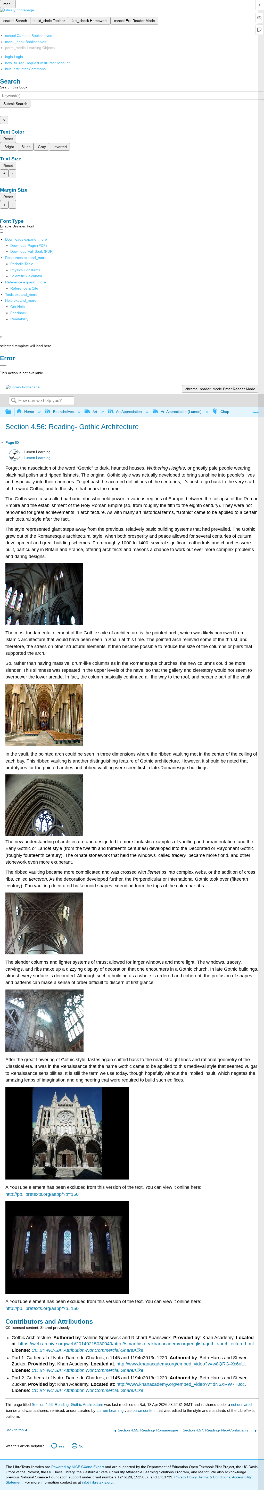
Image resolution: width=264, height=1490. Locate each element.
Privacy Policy (185, 1477)
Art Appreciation (129, 412)
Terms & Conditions (214, 1477)
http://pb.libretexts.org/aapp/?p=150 (42, 1194)
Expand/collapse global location (256, 410)
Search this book (13, 87)
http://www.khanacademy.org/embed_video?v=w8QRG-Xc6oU (181, 1363)
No (81, 1446)
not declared (241, 1404)
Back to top (14, 1430)
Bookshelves (63, 412)
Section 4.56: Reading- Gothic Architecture (67, 1404)
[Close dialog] (3, 365)
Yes (61, 1446)
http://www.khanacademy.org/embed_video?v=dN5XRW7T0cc (181, 1384)
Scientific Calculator (26, 276)
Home (29, 412)
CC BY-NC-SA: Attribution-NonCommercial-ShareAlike (87, 1350)
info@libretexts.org (97, 1482)
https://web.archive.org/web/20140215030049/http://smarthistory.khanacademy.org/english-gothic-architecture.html (136, 1343)
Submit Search (15, 104)
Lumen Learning (37, 458)
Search (13, 401)
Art (95, 412)
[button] (18, 313)
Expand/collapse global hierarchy (11, 412)
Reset (8, 139)
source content (142, 1410)
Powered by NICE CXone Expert (78, 1467)
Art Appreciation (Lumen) (181, 412)
